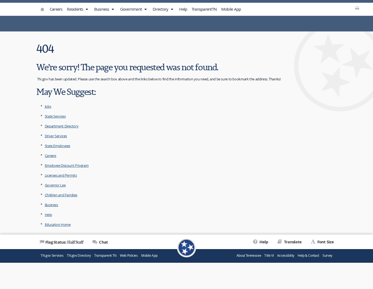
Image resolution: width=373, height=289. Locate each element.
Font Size (325, 242)
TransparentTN (204, 9)
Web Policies (129, 255)
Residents (75, 9)
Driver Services (56, 135)
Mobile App (231, 9)
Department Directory (62, 126)
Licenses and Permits (61, 175)
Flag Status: (64, 242)
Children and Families (61, 194)
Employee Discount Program (67, 165)
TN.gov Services (52, 255)
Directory (161, 9)
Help (183, 9)
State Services (55, 116)
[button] (87, 9)
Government (131, 9)
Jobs (48, 106)
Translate (292, 242)
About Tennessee (248, 255)
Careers (56, 9)
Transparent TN (105, 255)
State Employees (57, 145)
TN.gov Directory (79, 255)
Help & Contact (308, 255)
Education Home (58, 224)
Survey (327, 255)
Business (102, 9)
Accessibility (285, 255)
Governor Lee (55, 185)
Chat (103, 242)
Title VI (269, 255)
